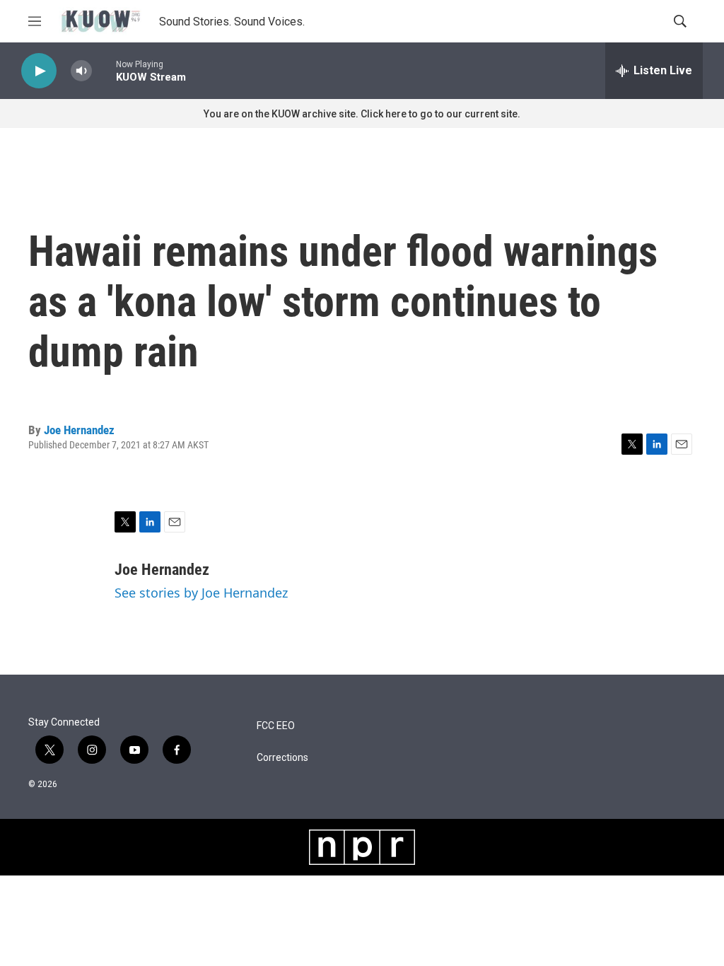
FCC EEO (276, 726)
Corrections (282, 757)
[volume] (81, 71)
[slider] (104, 70)
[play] (39, 71)
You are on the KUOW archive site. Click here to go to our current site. (362, 114)
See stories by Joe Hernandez (201, 592)
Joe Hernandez (79, 430)
